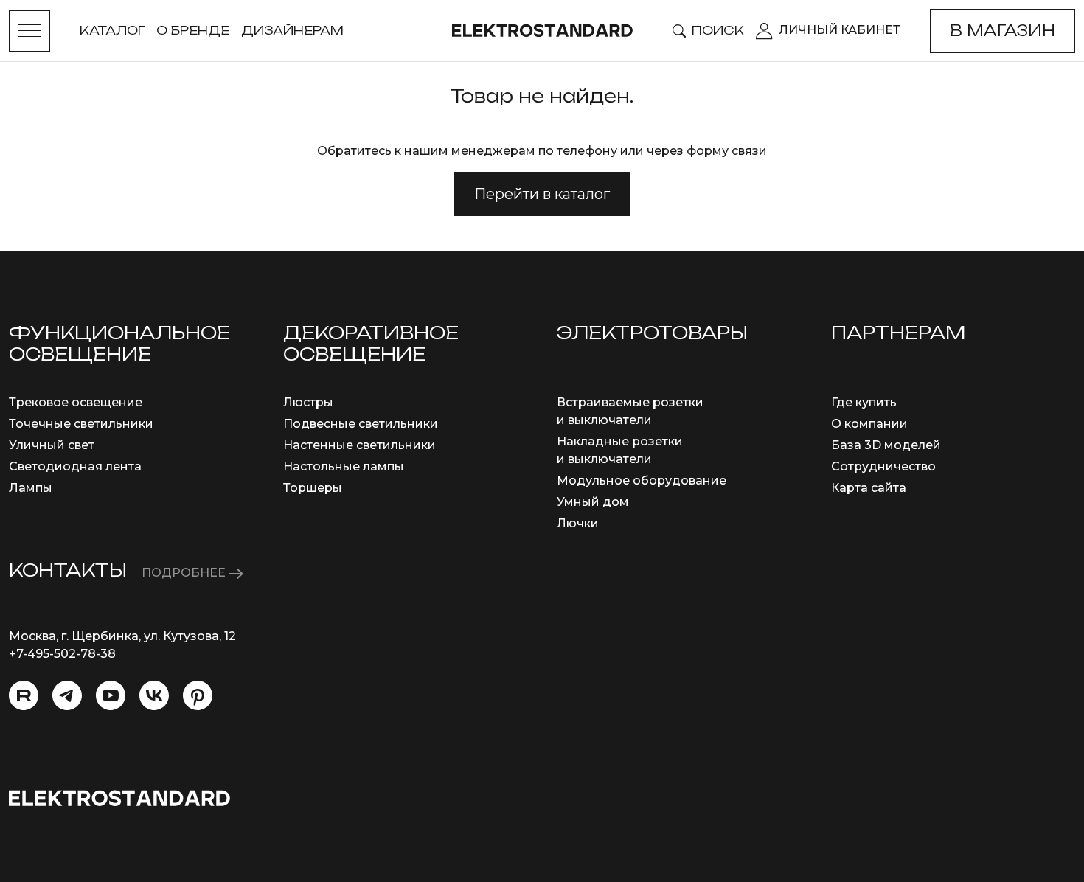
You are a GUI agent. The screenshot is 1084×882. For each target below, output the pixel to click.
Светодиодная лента (75, 466)
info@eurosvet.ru (60, 671)
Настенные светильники (359, 445)
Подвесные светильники (360, 424)
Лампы (30, 488)
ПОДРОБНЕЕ (185, 573)
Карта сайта (868, 488)
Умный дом (593, 502)
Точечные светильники (81, 424)
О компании (869, 424)
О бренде (192, 30)
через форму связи (707, 151)
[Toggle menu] (29, 31)
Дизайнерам (292, 30)
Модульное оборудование (641, 480)
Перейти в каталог (542, 194)
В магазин (1002, 30)
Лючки (578, 523)
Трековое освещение (75, 402)
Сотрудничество (883, 466)
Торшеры (312, 488)
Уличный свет (51, 445)
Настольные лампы (343, 466)
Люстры (308, 402)
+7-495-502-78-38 (62, 654)
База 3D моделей (886, 445)
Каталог (112, 30)
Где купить (864, 402)
